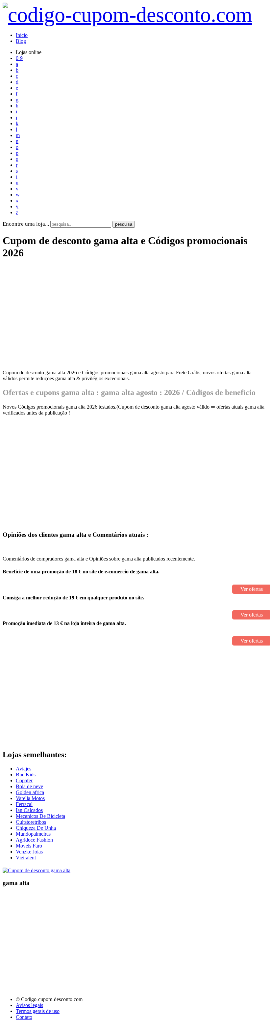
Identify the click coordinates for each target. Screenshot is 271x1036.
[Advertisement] (135, 318)
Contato (24, 1017)
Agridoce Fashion (34, 840)
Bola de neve (29, 786)
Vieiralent (26, 857)
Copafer (24, 780)
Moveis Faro (29, 846)
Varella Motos (30, 798)
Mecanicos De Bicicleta (40, 816)
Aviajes (23, 768)
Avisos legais (29, 1005)
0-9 (19, 58)
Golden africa (30, 792)
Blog (21, 41)
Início (22, 35)
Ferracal (24, 804)
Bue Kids (26, 774)
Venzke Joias (29, 851)
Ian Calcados (29, 810)
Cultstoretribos (31, 822)
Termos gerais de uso (38, 1011)
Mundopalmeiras (33, 834)
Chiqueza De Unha (36, 828)
